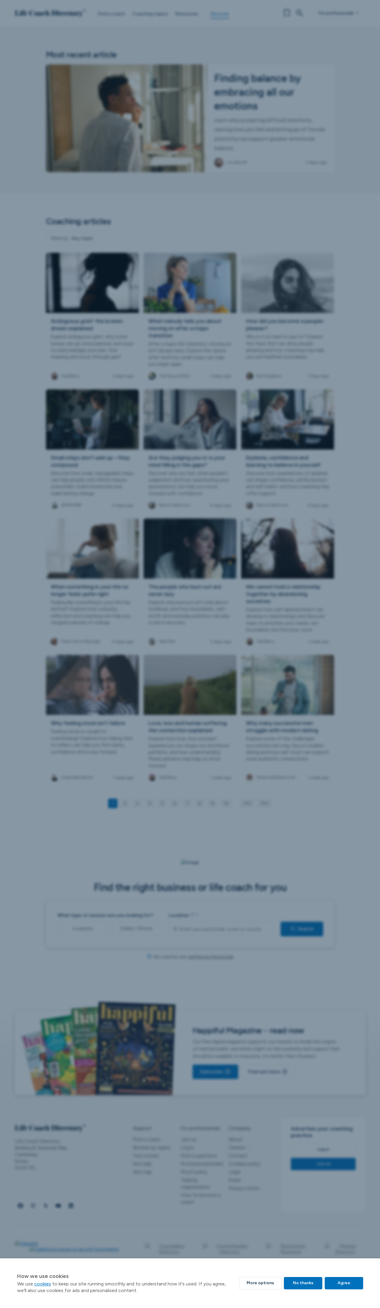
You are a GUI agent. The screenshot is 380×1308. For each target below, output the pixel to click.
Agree (344, 1282)
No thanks (303, 1282)
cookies (42, 1284)
